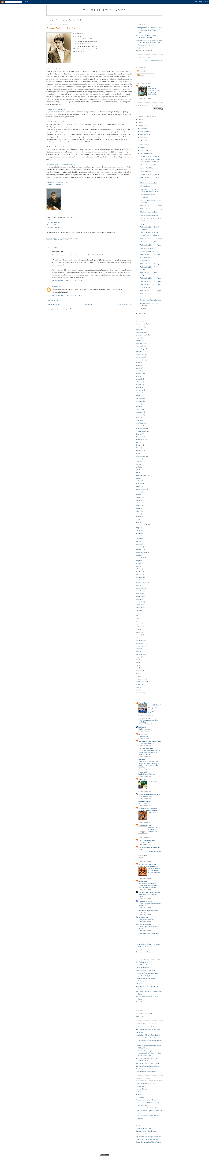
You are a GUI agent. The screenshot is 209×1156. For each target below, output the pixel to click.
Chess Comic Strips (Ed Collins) (146, 1083)
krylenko (139, 533)
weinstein (139, 671)
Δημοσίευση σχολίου (53, 300)
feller (137, 461)
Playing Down (152, 812)
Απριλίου (143, 144)
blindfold (139, 393)
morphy (138, 560)
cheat (137, 417)
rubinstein (139, 607)
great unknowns (141, 475)
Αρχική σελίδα (53, 20)
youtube (138, 684)
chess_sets (139, 420)
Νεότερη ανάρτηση (53, 304)
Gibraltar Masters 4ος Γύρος (149, 212)
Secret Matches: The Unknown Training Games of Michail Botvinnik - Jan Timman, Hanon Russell (149, 42)
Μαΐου (142, 141)
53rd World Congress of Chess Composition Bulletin (146, 36)
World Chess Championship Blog (149, 741)
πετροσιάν (139, 346)
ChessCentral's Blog (145, 901)
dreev (138, 448)
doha (137, 442)
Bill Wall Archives (142, 962)
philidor (138, 585)
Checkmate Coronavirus (145, 796)
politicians (139, 591)
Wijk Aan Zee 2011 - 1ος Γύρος (150, 290)
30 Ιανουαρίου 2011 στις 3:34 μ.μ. (67, 281)
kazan (138, 519)
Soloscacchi (142, 727)
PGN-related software (143, 1134)
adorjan (138, 365)
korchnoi (139, 530)
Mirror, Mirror (142, 803)
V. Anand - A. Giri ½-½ (54, 69)
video (138, 662)
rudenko (138, 613)
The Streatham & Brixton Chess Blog (149, 848)
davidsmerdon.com (144, 801)
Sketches (139, 1094)
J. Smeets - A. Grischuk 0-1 (55, 122)
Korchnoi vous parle (144, 729)
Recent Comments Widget (156, 60)
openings (139, 580)
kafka (138, 514)
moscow (138, 563)
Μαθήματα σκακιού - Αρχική (149, 794)
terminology (140, 646)
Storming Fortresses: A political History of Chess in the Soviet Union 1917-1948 (149, 29)
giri (137, 472)
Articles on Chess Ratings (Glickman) (148, 1136)
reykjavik (139, 605)
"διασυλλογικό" (141, 324)
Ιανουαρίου (144, 153)
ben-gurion (139, 390)
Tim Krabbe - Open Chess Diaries (147, 1002)
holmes (138, 492)
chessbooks (139, 423)
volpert (138, 665)
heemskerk (139, 483)
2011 (140, 125)
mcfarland (139, 549)
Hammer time (143, 917)
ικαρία (138, 338)
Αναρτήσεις (143, 71)
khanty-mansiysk (141, 525)
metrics (138, 555)
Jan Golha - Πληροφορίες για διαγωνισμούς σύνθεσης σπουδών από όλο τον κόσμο (148, 1053)
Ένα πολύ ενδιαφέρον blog (149, 251)
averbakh (139, 387)
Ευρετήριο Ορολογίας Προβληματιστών (75, 20)
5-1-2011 (143, 309)
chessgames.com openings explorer (147, 1139)
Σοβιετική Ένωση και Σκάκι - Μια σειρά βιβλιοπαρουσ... (150, 160)
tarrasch (138, 643)
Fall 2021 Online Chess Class (147, 774)
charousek (139, 415)
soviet (138, 629)
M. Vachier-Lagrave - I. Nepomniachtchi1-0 (60, 164)
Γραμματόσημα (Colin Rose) (146, 1108)
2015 (140, 122)
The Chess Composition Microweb (147, 1063)
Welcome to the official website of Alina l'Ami (149, 911)
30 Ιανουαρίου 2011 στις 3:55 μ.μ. (67, 295)
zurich (138, 690)
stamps (138, 632)
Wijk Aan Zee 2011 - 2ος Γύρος (150, 284)
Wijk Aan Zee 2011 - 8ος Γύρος (150, 254)
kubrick (138, 536)
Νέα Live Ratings (145, 171)
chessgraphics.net (141, 1089)
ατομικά (139, 329)
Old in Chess (142, 881)
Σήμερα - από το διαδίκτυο (149, 156)
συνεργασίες (140, 357)
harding (138, 481)
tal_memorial (140, 640)
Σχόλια (141, 75)
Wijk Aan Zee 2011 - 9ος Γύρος (150, 245)
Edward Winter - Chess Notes (145, 970)
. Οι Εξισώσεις (152, 781)
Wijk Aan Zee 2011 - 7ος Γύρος (150, 264)
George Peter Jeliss (142, 48)
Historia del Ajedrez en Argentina (147, 973)
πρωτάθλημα (140, 349)
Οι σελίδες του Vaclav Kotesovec (147, 1027)
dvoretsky (139, 450)
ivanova (138, 505)
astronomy (139, 382)
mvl (137, 566)
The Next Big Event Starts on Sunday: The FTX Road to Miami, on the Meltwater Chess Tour (149, 752)
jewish (138, 508)
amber (138, 371)
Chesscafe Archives (142, 967)
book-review (140, 398)
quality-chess (140, 596)
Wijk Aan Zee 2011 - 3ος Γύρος (150, 281)
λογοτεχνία (140, 343)
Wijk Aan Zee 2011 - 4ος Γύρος (150, 278)
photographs (140, 588)
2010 (140, 313)
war (137, 668)
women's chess (140, 679)
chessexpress (142, 734)
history (138, 486)
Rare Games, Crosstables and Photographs (145, 979)
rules (137, 616)
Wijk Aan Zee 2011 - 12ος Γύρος (61, 27)
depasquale (139, 437)
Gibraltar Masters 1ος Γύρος (149, 242)
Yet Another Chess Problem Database (148, 1029)
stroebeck (139, 635)
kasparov (139, 516)
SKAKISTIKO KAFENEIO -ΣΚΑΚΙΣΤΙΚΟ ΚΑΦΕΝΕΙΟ (148, 865)
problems (139, 594)
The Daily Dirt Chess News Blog (149, 892)
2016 (140, 119)
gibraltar (139, 470)
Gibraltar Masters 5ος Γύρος (149, 183)
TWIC (48, 220)
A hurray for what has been (146, 919)
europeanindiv (141, 456)
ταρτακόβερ (140, 360)
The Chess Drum (144, 718)
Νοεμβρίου (144, 131)
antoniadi (139, 379)
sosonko (138, 627)
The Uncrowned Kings (143, 952)
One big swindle (143, 736)
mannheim (139, 547)
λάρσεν (138, 340)
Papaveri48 (142, 779)
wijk (67, 240)
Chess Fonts (140, 1086)
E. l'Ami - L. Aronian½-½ (54, 184)
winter (138, 676)
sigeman (138, 624)
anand (138, 376)
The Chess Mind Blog (145, 748)
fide (137, 464)
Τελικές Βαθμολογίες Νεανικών (151, 300)
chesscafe (139, 426)
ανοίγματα (140, 327)
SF (137, 621)
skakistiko (141, 759)
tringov (138, 657)
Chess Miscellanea (104, 10)
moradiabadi (140, 558)
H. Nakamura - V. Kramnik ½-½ (56, 109)
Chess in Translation (145, 924)
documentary (140, 439)
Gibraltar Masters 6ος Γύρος (149, 165)
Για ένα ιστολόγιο (146, 297)
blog (137, 395)
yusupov (139, 687)
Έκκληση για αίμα (146, 257)
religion (138, 599)
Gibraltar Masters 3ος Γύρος (149, 215)
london (138, 541)
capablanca (139, 412)
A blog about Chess (144, 825)
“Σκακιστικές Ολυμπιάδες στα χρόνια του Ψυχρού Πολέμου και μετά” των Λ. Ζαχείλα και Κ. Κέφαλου (149, 764)
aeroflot (138, 368)
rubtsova (139, 610)
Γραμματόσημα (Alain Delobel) (146, 1100)
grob (137, 478)
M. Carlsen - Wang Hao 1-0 (55, 147)
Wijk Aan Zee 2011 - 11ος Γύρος (151, 209)
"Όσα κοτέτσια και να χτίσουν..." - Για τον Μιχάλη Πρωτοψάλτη (154, 91)
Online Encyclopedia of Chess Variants (148, 1142)
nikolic (138, 569)
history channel (141, 489)
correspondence (141, 431)
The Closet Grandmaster (146, 840)
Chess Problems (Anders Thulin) (146, 1071)
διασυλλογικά (141, 332)
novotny (139, 572)
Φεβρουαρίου (145, 150)
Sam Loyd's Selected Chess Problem (147, 1038)
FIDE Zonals (140, 1016)
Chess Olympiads (141, 965)
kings (138, 527)
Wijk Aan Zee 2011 (146, 294)
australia (139, 384)
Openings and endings (154, 851)
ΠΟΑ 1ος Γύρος (145, 287)
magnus (138, 544)
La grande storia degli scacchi (145, 976)
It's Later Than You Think (146, 743)
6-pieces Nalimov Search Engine (146, 1131)
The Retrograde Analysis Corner (146, 1069)
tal (137, 638)
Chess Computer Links (143, 1128)
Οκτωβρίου (144, 134)
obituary (139, 574)
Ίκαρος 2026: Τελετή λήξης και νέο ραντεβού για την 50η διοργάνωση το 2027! (154, 709)
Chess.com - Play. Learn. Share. (149, 933)
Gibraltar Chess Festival (147, 248)
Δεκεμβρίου (144, 128)
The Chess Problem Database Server (147, 1066)
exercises (139, 459)
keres (137, 522)
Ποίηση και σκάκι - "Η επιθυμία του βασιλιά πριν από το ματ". (154, 871)
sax (137, 618)
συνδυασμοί (140, 354)
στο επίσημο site (70, 217)
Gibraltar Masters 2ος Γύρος (149, 232)
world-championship (142, 682)
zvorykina (139, 693)
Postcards (139, 1092)
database (139, 434)
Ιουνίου (143, 138)
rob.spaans (139, 984)
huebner (138, 494)
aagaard (138, 362)
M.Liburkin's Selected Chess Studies (148, 1035)
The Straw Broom (144, 86)
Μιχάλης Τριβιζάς (146, 168)
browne (138, 404)
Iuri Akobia (139, 1032)
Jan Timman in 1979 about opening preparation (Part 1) (154, 829)
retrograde (139, 602)
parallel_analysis (141, 583)
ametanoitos (140, 373)
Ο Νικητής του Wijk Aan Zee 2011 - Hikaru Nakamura (149, 190)
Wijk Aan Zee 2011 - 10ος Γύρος (151, 239)
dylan (138, 453)
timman (138, 649)
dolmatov (139, 445)
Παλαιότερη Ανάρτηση (124, 304)
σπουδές (139, 351)
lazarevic (139, 538)
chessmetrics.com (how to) (144, 1014)
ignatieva (139, 497)
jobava (138, 511)
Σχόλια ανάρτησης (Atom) (65, 309)
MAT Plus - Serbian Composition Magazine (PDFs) (147, 1059)
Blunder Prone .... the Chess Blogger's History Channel (147, 809)
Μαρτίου (143, 147)
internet (138, 500)
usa (137, 660)
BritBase (139, 949)
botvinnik (139, 401)
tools (137, 651)
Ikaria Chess (142, 703)
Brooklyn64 (142, 772)
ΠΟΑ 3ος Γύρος (145, 186)
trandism (55, 286)
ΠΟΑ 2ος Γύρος (145, 261)
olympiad (139, 577)
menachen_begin (141, 552)
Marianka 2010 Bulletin (144, 50)
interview (139, 503)
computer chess (141, 428)
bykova (138, 406)
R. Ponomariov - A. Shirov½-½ (56, 182)
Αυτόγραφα (140, 1097)
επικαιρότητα (59, 240)
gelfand (138, 467)
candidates (139, 409)
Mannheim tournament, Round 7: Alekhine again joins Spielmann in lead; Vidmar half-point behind (148, 885)
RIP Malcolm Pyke (144, 842)
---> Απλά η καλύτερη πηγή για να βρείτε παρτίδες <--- (148, 945)
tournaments (140, 654)
